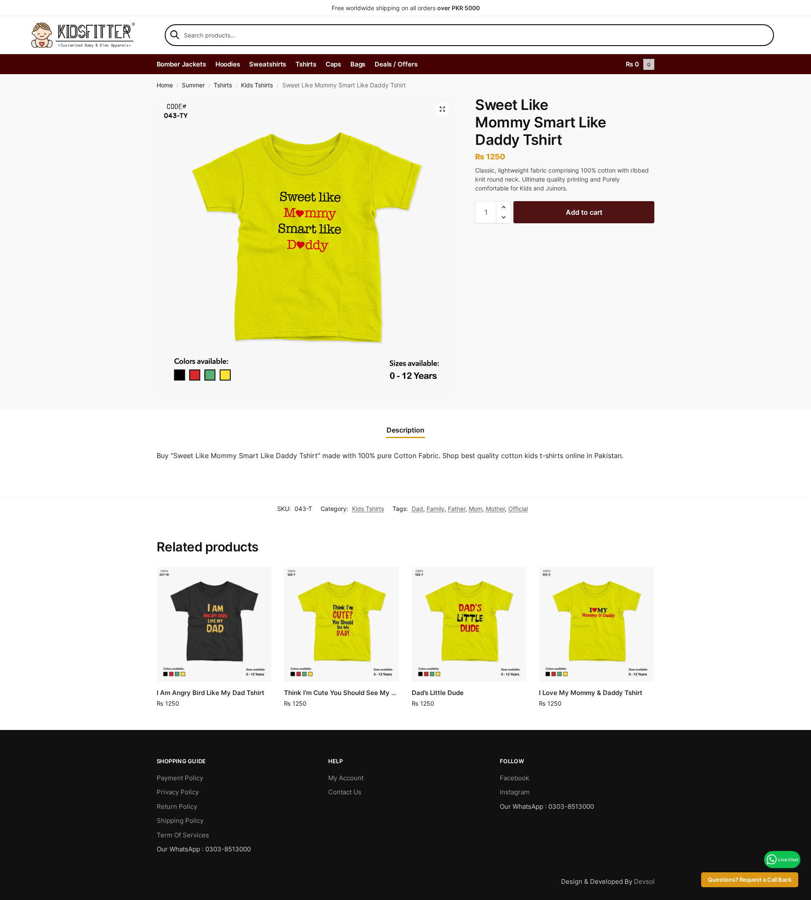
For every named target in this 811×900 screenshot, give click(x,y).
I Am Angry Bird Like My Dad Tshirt (210, 693)
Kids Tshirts (257, 85)
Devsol (644, 881)
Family (435, 508)
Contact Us (344, 792)
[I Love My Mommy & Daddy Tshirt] (596, 624)
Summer (193, 85)
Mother (495, 508)
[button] (442, 109)
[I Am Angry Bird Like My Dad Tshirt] (214, 624)
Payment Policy (180, 778)
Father (456, 508)
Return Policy (177, 806)
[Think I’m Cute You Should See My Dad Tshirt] (341, 624)
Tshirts (223, 85)
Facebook (514, 778)
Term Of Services (183, 835)
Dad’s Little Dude (438, 693)
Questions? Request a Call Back (749, 880)
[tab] (405, 430)
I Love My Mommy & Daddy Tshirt (590, 693)
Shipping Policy (180, 820)
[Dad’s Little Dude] (469, 624)
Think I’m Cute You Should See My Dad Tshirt (341, 693)
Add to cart (584, 212)
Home (165, 85)
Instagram (515, 792)
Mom (475, 508)
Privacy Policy (178, 792)
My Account (346, 778)
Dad (417, 508)
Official (518, 508)
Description (405, 430)
